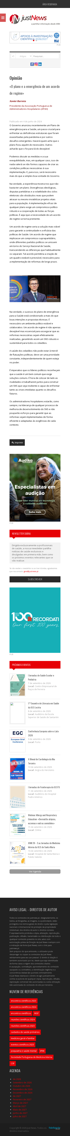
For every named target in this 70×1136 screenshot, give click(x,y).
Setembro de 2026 (22, 1082)
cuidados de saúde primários (25, 1032)
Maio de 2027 (20, 1109)
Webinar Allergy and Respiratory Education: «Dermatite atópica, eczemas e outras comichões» (42, 819)
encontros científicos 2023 (23, 1000)
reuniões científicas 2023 (23, 1025)
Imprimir (18, 442)
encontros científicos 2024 (23, 1007)
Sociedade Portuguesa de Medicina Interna (31, 1057)
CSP (12, 1063)
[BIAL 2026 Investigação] (35, 37)
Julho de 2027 (20, 1116)
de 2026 (17, 1079)
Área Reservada (49, 4)
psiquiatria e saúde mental (24, 1050)
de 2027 (17, 1096)
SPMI (42, 1050)
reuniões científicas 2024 (23, 1019)
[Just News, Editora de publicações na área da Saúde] (35, 20)
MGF (36, 1013)
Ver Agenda (35, 871)
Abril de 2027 (19, 1106)
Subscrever (35, 579)
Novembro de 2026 (22, 1089)
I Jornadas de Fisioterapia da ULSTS (44, 787)
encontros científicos (21, 1013)
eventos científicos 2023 (22, 1044)
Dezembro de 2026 (22, 1092)
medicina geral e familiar (23, 1038)
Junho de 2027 (20, 1112)
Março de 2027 (20, 1102)
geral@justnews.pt (31, 571)
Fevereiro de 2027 (22, 1099)
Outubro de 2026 (21, 1085)
